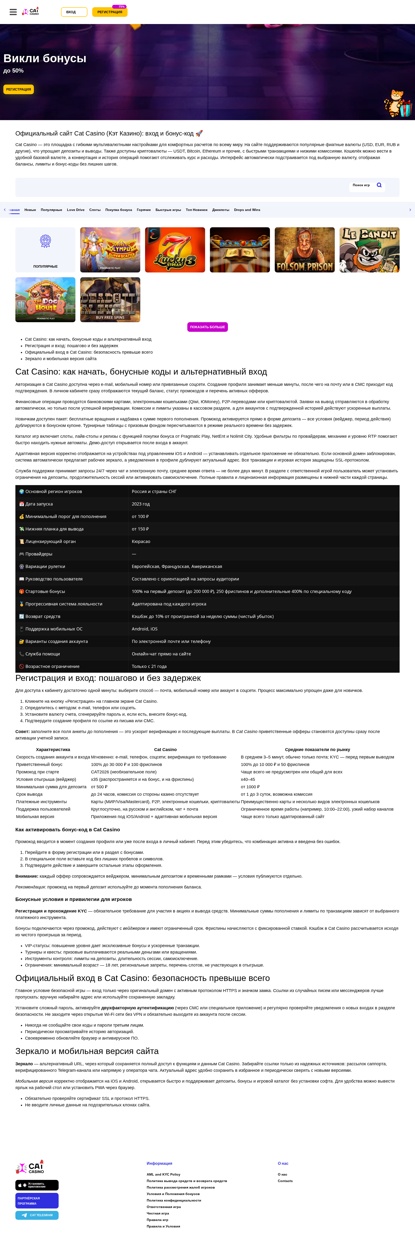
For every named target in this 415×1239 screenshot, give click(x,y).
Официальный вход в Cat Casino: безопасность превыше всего (89, 352)
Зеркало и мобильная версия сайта (61, 358)
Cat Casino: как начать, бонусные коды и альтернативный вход (88, 339)
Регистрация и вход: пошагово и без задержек (71, 345)
